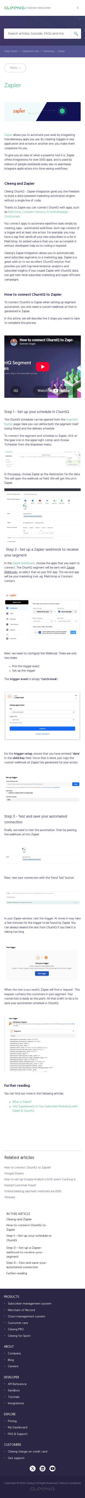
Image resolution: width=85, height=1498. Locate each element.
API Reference (17, 1384)
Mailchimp (14, 212)
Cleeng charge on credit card (27, 1451)
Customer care (18, 1323)
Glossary (9, 1197)
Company (14, 1353)
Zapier (8, 135)
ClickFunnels (12, 216)
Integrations (16, 1403)
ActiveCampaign (57, 212)
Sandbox (14, 1390)
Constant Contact (33, 212)
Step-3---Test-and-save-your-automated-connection (26, 1265)
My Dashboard (17, 1427)
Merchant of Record (21, 1310)
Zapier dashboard (23, 563)
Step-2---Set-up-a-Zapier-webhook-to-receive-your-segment (24, 1252)
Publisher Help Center (39, 8)
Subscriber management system (29, 1303)
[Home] (14, 8)
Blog (11, 1360)
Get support (16, 1458)
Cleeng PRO (16, 1329)
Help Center (11, 51)
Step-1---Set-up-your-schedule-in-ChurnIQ (29, 1238)
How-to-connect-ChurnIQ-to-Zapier (26, 1228)
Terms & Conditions (70, 1483)
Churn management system (26, 1316)
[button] (78, 8)
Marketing (48, 51)
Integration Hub (30, 51)
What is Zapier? (22, 1102)
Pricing (12, 1421)
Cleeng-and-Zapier (19, 1219)
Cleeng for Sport (19, 1336)
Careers (13, 1366)
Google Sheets (14, 1173)
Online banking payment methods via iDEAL (33, 1191)
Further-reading (16, 1273)
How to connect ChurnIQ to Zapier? (27, 1167)
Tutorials (14, 1397)
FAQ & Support (18, 1434)
